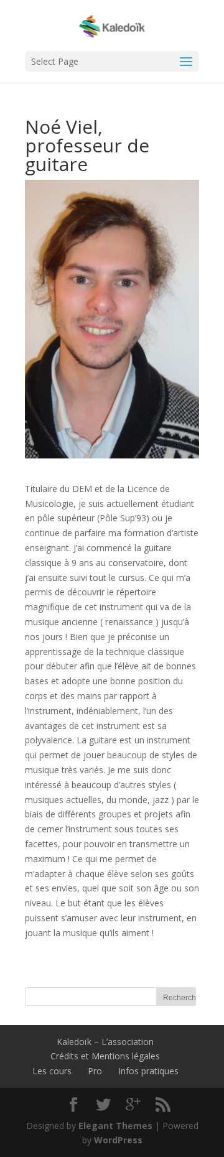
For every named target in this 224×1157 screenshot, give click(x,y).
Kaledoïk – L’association (105, 1042)
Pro (95, 1071)
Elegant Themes (115, 1125)
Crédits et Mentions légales (105, 1056)
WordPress (118, 1140)
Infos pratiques (148, 1071)
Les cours (52, 1071)
